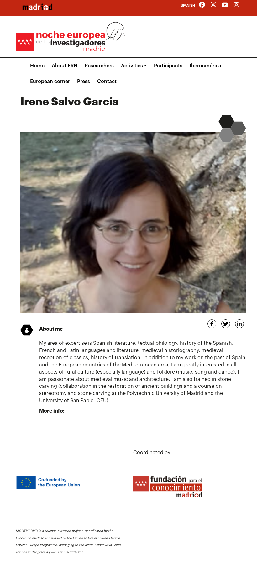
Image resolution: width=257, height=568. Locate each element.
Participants (168, 65)
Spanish (188, 5)
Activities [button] (132, 65)
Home (37, 65)
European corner (50, 81)
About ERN (64, 65)
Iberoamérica (205, 65)
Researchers (99, 65)
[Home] (37, 7)
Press (83, 81)
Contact (107, 81)
